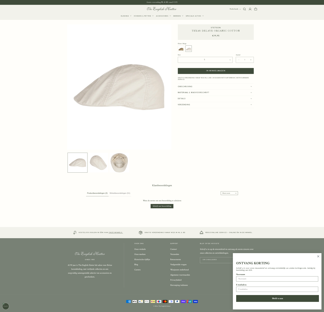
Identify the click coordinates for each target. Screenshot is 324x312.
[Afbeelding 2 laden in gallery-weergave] (98, 162)
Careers (137, 269)
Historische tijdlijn (142, 259)
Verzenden (174, 254)
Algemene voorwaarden (180, 275)
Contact (173, 249)
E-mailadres (241, 285)
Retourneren (175, 259)
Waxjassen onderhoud (179, 269)
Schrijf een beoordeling (162, 206)
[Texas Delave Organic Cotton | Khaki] (181, 48)
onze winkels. (116, 232)
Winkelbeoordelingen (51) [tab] (120, 193)
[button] (125, 16)
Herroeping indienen (179, 285)
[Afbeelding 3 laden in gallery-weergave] (119, 162)
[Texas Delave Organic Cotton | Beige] (189, 48)
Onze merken (140, 254)
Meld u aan (277, 298)
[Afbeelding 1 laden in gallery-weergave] (77, 162)
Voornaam (240, 275)
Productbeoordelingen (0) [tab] (97, 193)
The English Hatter (164, 306)
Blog (136, 264)
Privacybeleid (175, 280)
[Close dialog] (318, 256)
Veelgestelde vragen (178, 264)
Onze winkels (140, 249)
